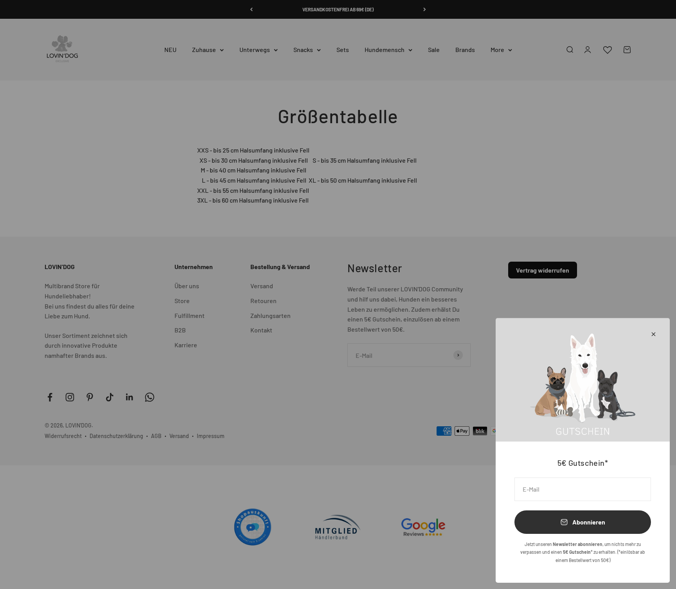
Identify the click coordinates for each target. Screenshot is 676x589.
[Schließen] (653, 334)
